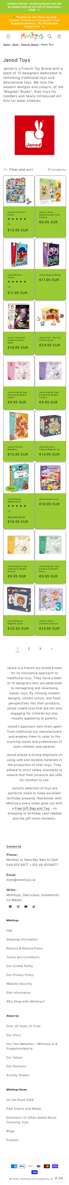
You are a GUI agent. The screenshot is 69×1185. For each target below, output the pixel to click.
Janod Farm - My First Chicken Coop (50, 338)
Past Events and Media (23, 1108)
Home (6, 44)
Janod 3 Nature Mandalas (15, 448)
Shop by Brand (29, 44)
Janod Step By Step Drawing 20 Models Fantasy (49, 394)
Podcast (12, 1140)
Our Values (14, 1057)
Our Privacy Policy (20, 975)
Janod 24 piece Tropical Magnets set (49, 448)
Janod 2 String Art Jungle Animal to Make (16, 340)
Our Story (13, 1035)
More (15, 44)
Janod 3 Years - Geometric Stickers (48, 622)
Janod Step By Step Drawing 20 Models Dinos (49, 569)
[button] (8, 36)
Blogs (10, 1131)
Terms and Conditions (22, 957)
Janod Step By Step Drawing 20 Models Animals (17, 569)
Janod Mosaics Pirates (15, 276)
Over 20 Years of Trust (23, 1026)
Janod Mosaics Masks (50, 275)
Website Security (19, 983)
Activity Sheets (17, 1075)
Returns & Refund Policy (24, 948)
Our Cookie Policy (19, 966)
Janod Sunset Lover (49, 499)
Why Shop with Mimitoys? (25, 1001)
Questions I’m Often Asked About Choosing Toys (31, 1120)
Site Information (18, 992)
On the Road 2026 (20, 1100)
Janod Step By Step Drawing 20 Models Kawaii (17, 394)
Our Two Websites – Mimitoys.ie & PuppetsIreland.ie (31, 1046)
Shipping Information (22, 939)
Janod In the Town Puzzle (17, 213)
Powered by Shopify (47, 1178)
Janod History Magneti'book (14, 500)
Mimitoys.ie (27, 1178)
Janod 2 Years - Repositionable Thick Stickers (49, 214)
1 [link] (17, 648)
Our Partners (16, 1066)
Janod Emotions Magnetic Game (15, 622)
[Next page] (51, 648)
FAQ (9, 930)
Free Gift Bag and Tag (32, 808)
